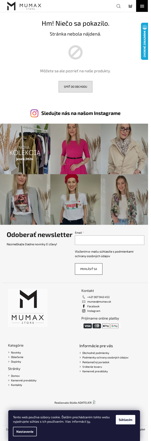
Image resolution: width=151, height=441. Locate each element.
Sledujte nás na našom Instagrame (81, 113)
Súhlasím (125, 419)
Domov (15, 375)
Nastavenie (24, 431)
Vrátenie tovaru (92, 366)
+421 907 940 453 (98, 297)
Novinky (16, 352)
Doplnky (16, 361)
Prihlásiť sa (88, 269)
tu (88, 421)
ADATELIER (85, 402)
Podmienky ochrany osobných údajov (105, 357)
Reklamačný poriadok (95, 362)
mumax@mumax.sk (99, 301)
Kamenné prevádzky (23, 380)
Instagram (93, 310)
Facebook (93, 306)
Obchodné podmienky (95, 352)
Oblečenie (17, 357)
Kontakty (16, 384)
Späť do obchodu (75, 86)
